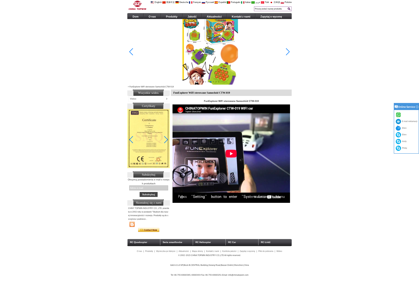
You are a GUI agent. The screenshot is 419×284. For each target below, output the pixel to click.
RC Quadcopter (138, 242)
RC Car (232, 242)
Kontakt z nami (241, 16)
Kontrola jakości (229, 251)
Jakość (192, 16)
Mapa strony (197, 251)
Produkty (171, 16)
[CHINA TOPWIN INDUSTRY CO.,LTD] (137, 9)
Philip (404, 148)
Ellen (404, 128)
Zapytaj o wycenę (271, 16)
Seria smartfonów (172, 242)
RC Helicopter (203, 242)
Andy (404, 141)
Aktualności (214, 16)
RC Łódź (265, 242)
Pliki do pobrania (265, 251)
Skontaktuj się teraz (148, 230)
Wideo (279, 251)
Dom (135, 16)
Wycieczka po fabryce (165, 251)
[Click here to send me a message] (399, 114)
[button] (200, 81)
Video (133, 98)
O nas (152, 16)
